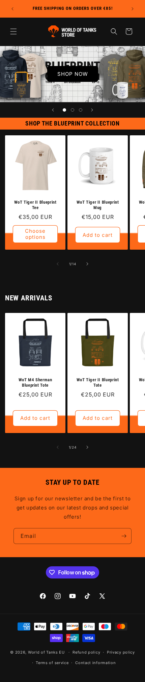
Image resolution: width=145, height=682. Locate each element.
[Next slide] (92, 110)
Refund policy (86, 652)
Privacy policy (121, 652)
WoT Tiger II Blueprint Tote (98, 382)
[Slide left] (57, 263)
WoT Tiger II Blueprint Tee (35, 205)
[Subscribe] (123, 536)
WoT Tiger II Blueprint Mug (98, 205)
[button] (13, 31)
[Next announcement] (132, 8)
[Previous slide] (53, 110)
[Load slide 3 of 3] (81, 110)
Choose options (35, 234)
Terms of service (52, 662)
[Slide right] (87, 263)
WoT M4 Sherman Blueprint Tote (35, 382)
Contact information (95, 662)
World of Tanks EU (46, 652)
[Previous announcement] (12, 8)
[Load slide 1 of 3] (64, 110)
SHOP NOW (72, 74)
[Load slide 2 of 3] (72, 110)
